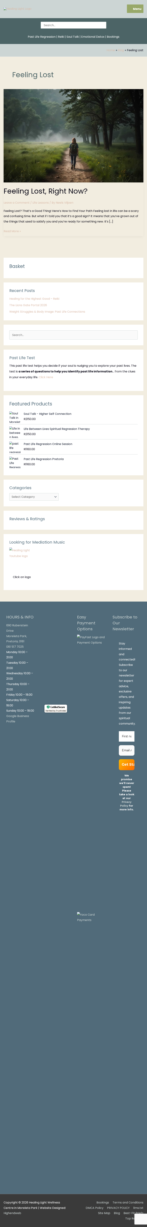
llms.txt (138, 1208)
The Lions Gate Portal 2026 (28, 305)
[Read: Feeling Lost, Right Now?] (73, 135)
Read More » (12, 231)
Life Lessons (40, 203)
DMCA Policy (94, 1208)
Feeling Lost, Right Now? (46, 191)
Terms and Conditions (128, 1202)
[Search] (104, 25)
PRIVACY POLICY (118, 1208)
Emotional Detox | (93, 37)
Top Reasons (134, 1218)
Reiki (61, 37)
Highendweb (12, 1213)
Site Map (104, 1213)
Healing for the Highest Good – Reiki (34, 299)
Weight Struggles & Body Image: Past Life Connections (47, 312)
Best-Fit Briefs (133, 1213)
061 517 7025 (15, 647)
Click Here (46, 377)
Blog (117, 1213)
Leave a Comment (17, 203)
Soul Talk (73, 37)
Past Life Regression (42, 37)
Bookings (113, 37)
